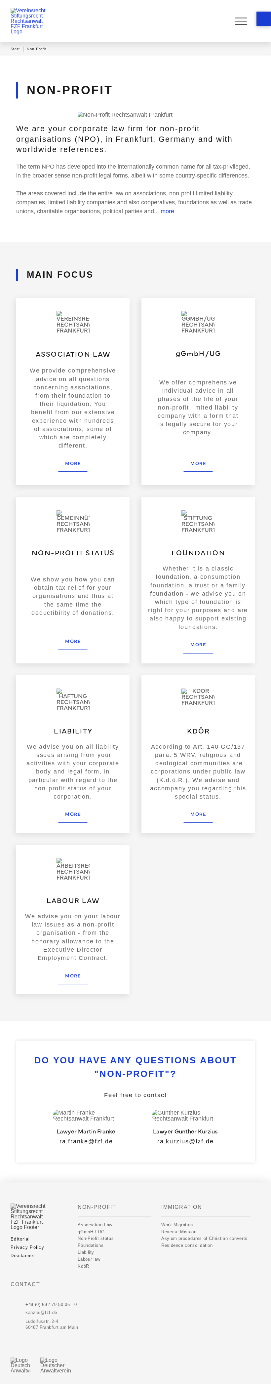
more (167, 211)
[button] (263, 19)
